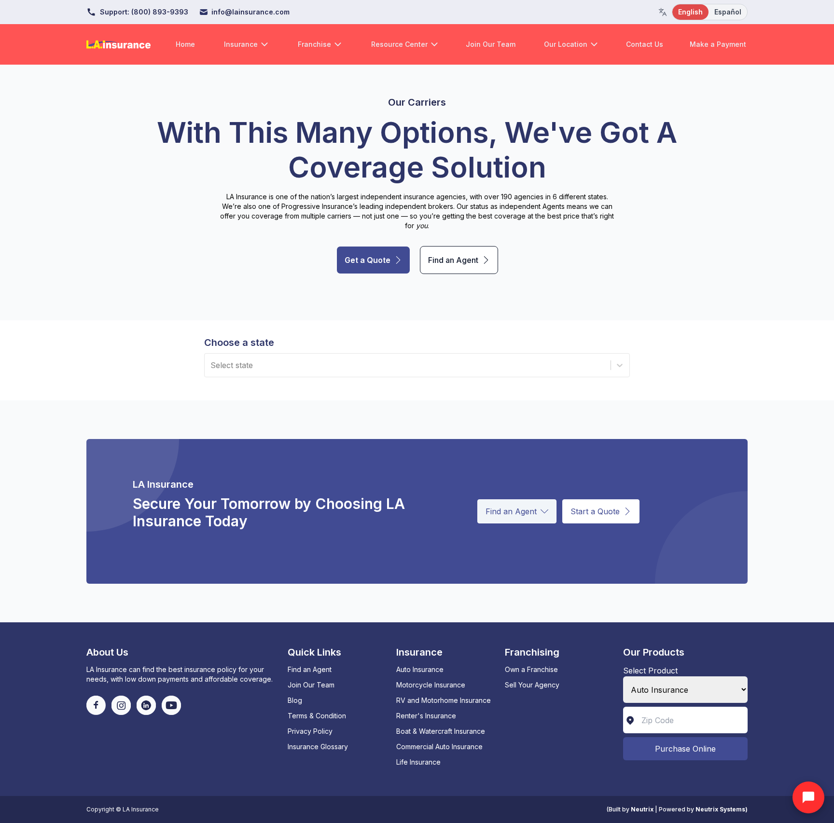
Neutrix (642, 809)
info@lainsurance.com (250, 12)
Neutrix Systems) (721, 809)
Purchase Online (685, 749)
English (690, 12)
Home (185, 44)
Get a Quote (367, 260)
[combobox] (211, 365)
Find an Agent (453, 260)
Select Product (650, 670)
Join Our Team (490, 44)
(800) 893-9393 (159, 12)
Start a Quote (595, 511)
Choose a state (239, 342)
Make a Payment (718, 44)
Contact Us (644, 44)
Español (727, 12)
